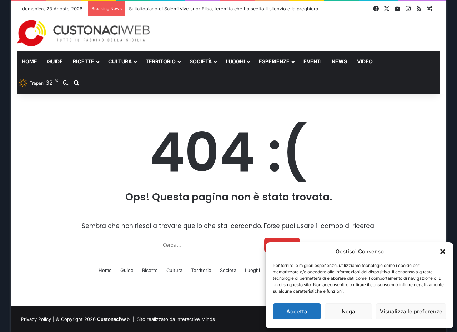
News (339, 61)
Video (365, 61)
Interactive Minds (195, 319)
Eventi (312, 61)
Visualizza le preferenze (411, 311)
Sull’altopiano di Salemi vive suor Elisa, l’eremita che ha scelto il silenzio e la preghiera (223, 8)
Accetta (296, 311)
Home (29, 61)
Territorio (161, 61)
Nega (348, 311)
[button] (442, 251)
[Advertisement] (301, 33)
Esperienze (274, 61)
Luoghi (235, 61)
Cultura (120, 61)
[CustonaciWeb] (84, 33)
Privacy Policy (36, 319)
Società (201, 61)
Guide (55, 61)
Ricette (83, 61)
